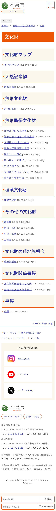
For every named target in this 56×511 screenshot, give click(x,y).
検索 (49, 499)
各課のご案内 (32, 416)
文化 (42, 26)
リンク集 (34, 338)
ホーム (4, 26)
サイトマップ (10, 333)
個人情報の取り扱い (31, 333)
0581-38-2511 (16, 448)
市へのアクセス (12, 416)
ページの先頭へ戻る (43, 323)
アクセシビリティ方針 (14, 338)
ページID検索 (47, 506)
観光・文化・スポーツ (24, 26)
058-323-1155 (16, 434)
